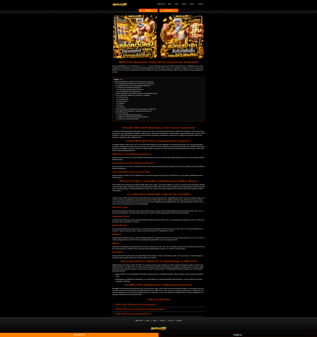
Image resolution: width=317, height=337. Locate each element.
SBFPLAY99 (161, 4)
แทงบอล (184, 4)
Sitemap (200, 4)
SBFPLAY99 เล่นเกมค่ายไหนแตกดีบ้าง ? (134, 313)
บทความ (192, 4)
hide (121, 79)
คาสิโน (176, 4)
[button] (158, 304)
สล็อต (169, 4)
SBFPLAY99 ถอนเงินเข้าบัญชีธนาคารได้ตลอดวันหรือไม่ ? (141, 309)
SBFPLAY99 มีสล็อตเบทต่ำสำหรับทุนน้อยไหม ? (137, 304)
